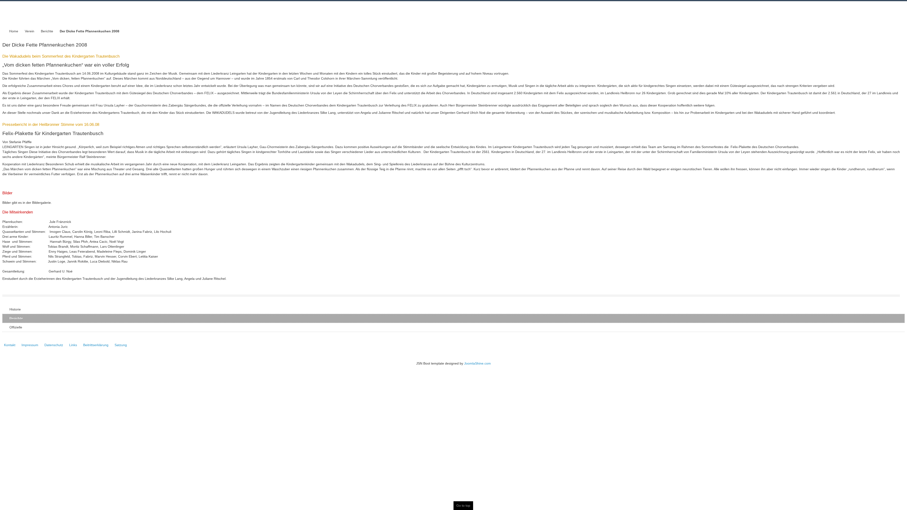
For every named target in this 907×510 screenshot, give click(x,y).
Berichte (47, 31)
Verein (29, 31)
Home (13, 31)
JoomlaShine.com (477, 363)
